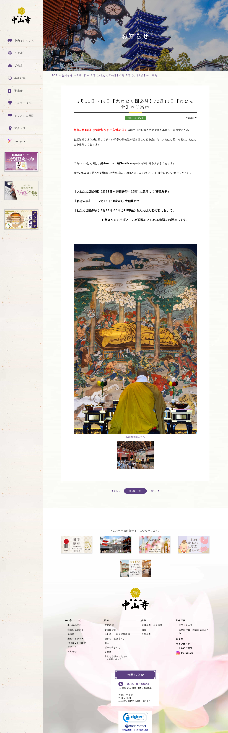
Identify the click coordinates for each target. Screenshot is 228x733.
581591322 (143, 730)
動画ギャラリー (76, 638)
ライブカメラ (183, 644)
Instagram (187, 653)
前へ (117, 491)
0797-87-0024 (138, 684)
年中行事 (180, 620)
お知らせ (67, 75)
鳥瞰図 (71, 634)
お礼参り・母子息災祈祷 (117, 634)
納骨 (144, 629)
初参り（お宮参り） (115, 638)
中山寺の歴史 (74, 625)
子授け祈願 (110, 629)
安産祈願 (109, 625)
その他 (108, 652)
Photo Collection (77, 643)
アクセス (72, 647)
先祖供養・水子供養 (152, 625)
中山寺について (73, 620)
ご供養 (142, 620)
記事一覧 (135, 491)
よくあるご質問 (184, 648)
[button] (135, 718)
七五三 (108, 643)
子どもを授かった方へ (116, 657)
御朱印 (179, 639)
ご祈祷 (105, 620)
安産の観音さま (76, 629)
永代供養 (146, 634)
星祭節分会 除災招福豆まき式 (194, 631)
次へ (154, 491)
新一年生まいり (113, 647)
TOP (54, 75)
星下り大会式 (186, 625)
